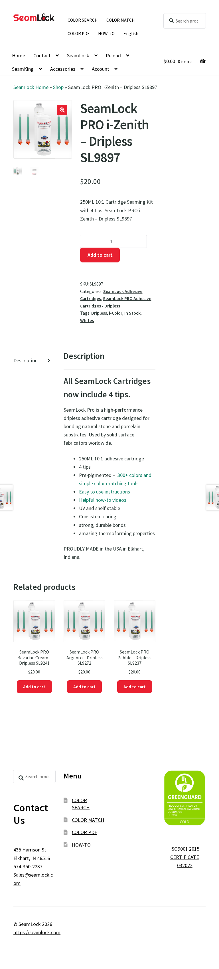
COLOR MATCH (120, 20)
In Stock (132, 313)
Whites (87, 320)
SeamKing (23, 69)
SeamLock (78, 55)
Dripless (99, 313)
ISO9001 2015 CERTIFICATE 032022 (184, 857)
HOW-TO (106, 33)
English (130, 33)
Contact (41, 55)
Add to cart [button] (34, 686)
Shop (58, 87)
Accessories (62, 69)
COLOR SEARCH (83, 20)
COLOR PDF (79, 33)
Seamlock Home (30, 87)
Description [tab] (25, 360)
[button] (62, 110)
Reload (113, 55)
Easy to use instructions (104, 491)
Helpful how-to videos (102, 500)
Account (100, 69)
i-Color (115, 313)
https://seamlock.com (36, 932)
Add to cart (100, 255)
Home (18, 55)
